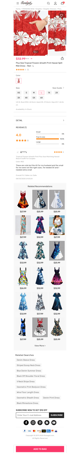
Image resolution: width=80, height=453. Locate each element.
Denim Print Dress (51, 398)
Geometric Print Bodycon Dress (31, 387)
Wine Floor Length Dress (28, 392)
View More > (40, 346)
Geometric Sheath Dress (28, 398)
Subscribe (57, 415)
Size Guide (57, 88)
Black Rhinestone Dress (27, 403)
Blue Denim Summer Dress (29, 371)
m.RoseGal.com (28, 3)
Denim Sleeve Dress (26, 360)
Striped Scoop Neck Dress (28, 365)
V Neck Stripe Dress (26, 381)
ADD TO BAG (40, 449)
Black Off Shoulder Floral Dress (31, 376)
